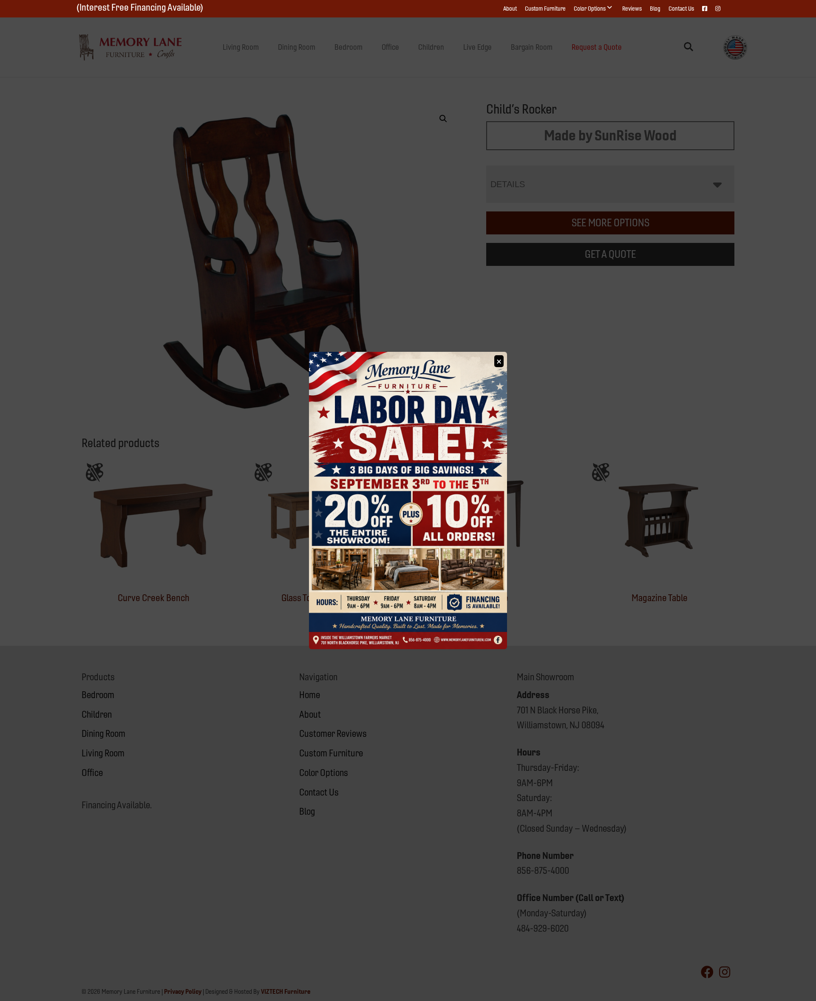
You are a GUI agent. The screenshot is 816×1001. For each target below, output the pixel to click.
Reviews (632, 8)
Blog (655, 8)
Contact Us (681, 8)
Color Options (590, 8)
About (510, 8)
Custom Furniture (545, 8)
